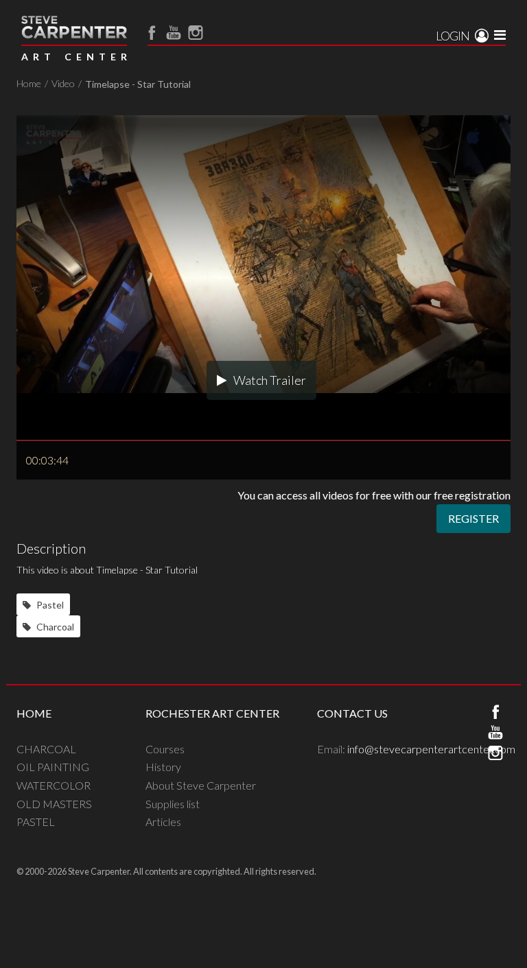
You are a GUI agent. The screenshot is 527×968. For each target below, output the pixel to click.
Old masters (54, 803)
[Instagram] (195, 32)
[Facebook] (151, 32)
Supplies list (172, 803)
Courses (165, 748)
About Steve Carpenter (200, 785)
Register (473, 518)
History (163, 766)
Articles (163, 821)
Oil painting (52, 766)
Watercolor (53, 785)
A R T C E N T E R (74, 56)
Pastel (49, 605)
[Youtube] (173, 32)
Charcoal (54, 627)
